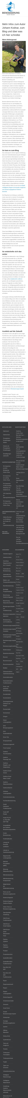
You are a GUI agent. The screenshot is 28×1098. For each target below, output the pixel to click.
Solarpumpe (6, 1017)
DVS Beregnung (20, 576)
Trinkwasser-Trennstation (6, 1053)
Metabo (18, 625)
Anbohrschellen (7, 557)
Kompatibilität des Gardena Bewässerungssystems (7, 827)
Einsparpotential (7, 740)
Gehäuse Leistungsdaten (7, 792)
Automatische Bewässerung (6, 569)
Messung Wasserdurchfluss (7, 870)
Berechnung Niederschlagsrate (7, 596)
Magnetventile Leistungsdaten (7, 857)
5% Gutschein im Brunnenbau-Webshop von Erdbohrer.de (7, 486)
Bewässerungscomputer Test (7, 641)
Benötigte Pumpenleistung (7, 590)
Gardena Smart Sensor (7, 771)
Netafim (18, 636)
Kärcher (22, 617)
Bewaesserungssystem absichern (7, 615)
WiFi (17, 669)
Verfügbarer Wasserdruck (6, 1081)
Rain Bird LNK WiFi (7, 968)
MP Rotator (18, 628)
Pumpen (5, 950)
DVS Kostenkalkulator (7, 732)
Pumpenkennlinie (7, 954)
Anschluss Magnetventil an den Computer (7, 563)
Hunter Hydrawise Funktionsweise (7, 806)
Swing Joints (6, 1036)
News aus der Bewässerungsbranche (7, 893)
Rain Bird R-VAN (20, 655)
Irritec (17, 617)
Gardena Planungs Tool (7, 758)
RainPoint (18, 658)
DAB (23, 573)
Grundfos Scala (19, 608)
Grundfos (18, 605)
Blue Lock (18, 568)
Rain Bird (18, 652)
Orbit (17, 644)
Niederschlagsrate (7, 897)
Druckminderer (7, 698)
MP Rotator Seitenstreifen (19, 632)
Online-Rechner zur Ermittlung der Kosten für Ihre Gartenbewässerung (7, 521)
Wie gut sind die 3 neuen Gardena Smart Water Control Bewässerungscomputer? (20, 465)
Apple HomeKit (19, 565)
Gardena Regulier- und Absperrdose (6, 765)
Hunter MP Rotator (6, 813)
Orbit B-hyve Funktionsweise (7, 919)
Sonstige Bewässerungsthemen (7, 1022)
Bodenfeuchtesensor (7, 653)
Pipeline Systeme (5, 940)
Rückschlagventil (7, 997)
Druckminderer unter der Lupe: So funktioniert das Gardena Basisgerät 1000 (20, 529)
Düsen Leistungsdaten (7, 721)
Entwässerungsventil (7, 744)
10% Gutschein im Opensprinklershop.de (7, 495)
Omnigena (18, 639)
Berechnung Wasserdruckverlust (7, 601)
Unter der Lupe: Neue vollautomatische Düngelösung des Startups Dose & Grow (20, 517)
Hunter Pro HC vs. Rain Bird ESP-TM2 (7, 819)
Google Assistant (20, 603)
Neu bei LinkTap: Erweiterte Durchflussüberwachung (20, 540)
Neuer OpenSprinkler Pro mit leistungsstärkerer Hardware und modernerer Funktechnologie (20, 451)
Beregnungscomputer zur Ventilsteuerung (7, 608)
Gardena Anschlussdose (7, 752)
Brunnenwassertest (7, 664)
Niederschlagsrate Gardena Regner (7, 902)
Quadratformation (7, 958)
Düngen (5, 716)
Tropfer (5, 1062)
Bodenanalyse (7, 649)
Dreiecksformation (7, 677)
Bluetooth (18, 570)
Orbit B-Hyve (19, 647)
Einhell (17, 579)
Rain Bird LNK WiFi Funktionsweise (7, 975)
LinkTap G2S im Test (20, 473)
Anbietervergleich (7, 553)
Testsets (5, 1049)
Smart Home (6, 1008)
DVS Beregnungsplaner (7, 726)
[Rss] (2, 537)
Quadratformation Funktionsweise (7, 962)
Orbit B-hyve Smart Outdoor (7, 925)
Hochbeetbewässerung (7, 800)
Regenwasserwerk (7, 984)
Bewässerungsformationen (7, 646)
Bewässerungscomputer (17, 388)
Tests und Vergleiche (6, 1044)
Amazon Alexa (19, 559)
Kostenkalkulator (7, 838)
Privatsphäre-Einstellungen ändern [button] (6, 440)
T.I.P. (24, 658)
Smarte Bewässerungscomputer (7, 1012)
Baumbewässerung (7, 585)
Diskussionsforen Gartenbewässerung (7, 672)
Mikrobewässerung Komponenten (7, 879)
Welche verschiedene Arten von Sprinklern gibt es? (20, 504)
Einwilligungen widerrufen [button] (7, 454)
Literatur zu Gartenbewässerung (7, 851)
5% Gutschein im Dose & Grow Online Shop (7, 503)
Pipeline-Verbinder (5, 946)
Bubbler (5, 668)
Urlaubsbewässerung (7, 1071)
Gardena (18, 584)
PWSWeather (19, 650)
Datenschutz (6, 434)
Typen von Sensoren (6, 1066)
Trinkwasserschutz (7, 1058)
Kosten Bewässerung (6, 834)
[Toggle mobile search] (22, 2)
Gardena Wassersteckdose (7, 783)
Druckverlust (6, 713)
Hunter (22, 611)
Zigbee (17, 672)
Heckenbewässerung (7, 797)
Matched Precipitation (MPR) (6, 863)
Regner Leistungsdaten (7, 992)
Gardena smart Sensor (19, 594)
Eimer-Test (6, 737)
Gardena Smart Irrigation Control (20, 589)
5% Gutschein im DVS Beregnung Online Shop (7, 469)
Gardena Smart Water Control (7, 777)
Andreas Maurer (20, 562)
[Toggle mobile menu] (25, 2)
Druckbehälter (7, 694)
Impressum (6, 431)
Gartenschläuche (7, 787)
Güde (17, 611)
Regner (5, 988)
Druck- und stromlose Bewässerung (6, 688)
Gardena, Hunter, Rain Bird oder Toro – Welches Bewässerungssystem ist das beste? (20, 436)
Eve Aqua (18, 582)
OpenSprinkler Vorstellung (7, 913)
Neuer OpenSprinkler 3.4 (20, 480)
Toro (17, 661)
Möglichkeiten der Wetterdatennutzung (7, 886)
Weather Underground (19, 665)
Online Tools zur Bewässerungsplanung (7, 908)
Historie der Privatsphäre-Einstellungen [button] (6, 448)
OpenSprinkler (19, 641)
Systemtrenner (7, 1039)
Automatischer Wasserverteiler (7, 575)
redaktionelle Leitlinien (16, 279)
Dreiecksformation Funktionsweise (7, 682)
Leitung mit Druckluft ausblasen (6, 844)
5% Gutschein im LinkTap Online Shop (7, 478)
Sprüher (5, 1026)
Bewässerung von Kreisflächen (7, 621)
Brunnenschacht (7, 660)
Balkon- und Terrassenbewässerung (7, 581)
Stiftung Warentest (5, 1031)
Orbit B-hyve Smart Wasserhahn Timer (6, 932)
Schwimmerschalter (7, 1000)
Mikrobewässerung (7, 875)
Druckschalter (6, 709)
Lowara (18, 622)
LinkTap (18, 619)
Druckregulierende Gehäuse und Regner (7, 703)
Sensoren (5, 1004)
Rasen (5, 980)
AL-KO (17, 557)
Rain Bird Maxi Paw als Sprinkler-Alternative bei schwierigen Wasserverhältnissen (20, 491)
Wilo (21, 669)
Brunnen (5, 657)
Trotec (21, 661)
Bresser (18, 573)
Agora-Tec (18, 554)
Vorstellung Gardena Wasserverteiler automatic (7, 1089)
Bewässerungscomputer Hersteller (7, 630)
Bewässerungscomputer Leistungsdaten (7, 635)
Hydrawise (18, 614)
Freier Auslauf (7, 748)
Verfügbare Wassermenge (7, 1076)
